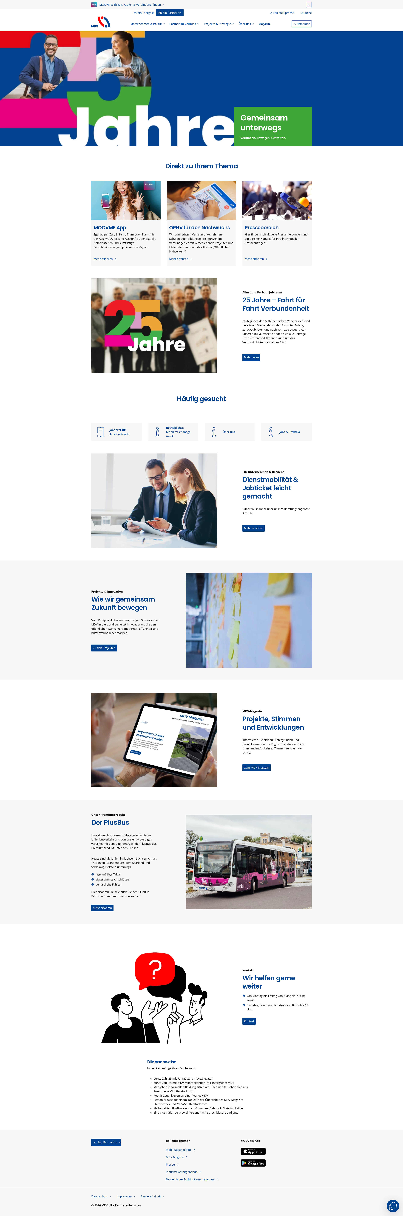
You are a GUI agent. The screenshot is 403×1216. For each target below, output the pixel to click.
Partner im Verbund (182, 24)
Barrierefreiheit (151, 1196)
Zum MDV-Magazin (256, 767)
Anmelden (303, 24)
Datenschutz (99, 1196)
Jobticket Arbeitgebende (182, 1172)
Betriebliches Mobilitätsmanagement (178, 432)
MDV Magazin (175, 1157)
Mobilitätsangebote (179, 1150)
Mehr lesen (251, 357)
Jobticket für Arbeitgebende (119, 432)
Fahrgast (143, 13)
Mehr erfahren (104, 259)
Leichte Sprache (283, 13)
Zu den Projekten (104, 648)
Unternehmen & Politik (146, 24)
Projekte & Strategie (217, 24)
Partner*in (170, 13)
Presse (171, 1164)
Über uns (245, 24)
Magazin (264, 24)
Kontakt (249, 1021)
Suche (308, 13)
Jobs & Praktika (289, 432)
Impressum (125, 1196)
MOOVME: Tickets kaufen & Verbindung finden (130, 4)
